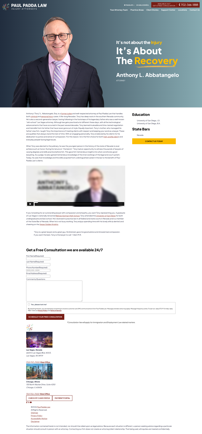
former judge (66, 113)
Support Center (168, 10)
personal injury (47, 116)
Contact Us (195, 10)
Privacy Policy (36, 415)
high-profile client (110, 137)
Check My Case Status (39, 398)
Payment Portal (62, 398)
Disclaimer (35, 421)
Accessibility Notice (39, 418)
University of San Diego (106, 216)
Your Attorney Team (119, 10)
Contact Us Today (154, 141)
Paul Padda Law (43, 407)
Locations (182, 10)
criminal (34, 116)
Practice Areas (137, 10)
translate (129, 5)
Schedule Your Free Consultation (45, 317)
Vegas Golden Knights (49, 224)
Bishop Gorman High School (68, 216)
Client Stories (152, 10)
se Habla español (142, 5)
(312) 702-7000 (32, 394)
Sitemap (34, 413)
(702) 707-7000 (33, 362)
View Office (45, 362)
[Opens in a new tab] (26, 402)
